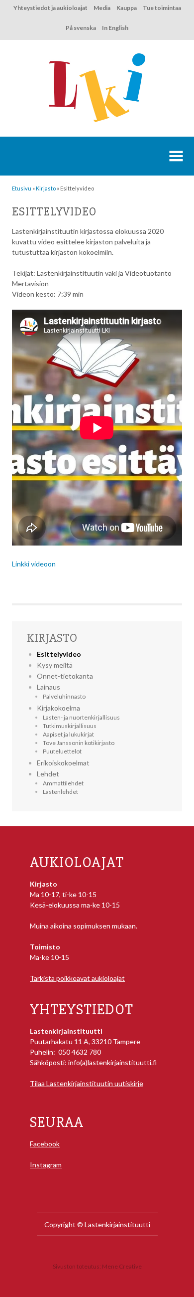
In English (115, 27)
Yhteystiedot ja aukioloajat (50, 7)
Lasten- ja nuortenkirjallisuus (81, 717)
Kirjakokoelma (58, 708)
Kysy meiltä (55, 665)
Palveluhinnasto (64, 696)
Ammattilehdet (63, 783)
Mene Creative (122, 1266)
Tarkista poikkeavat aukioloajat (77, 978)
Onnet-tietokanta (65, 676)
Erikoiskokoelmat (63, 762)
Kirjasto (52, 637)
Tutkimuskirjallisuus (70, 726)
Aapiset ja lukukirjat (68, 734)
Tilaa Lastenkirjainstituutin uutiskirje (86, 1083)
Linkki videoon (34, 563)
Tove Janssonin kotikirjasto (78, 742)
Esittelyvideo (59, 654)
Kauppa (126, 7)
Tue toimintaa (162, 7)
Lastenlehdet (60, 791)
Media (102, 7)
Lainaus (48, 687)
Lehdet (48, 773)
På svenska (81, 27)
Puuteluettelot (62, 751)
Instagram (46, 1164)
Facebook (45, 1143)
